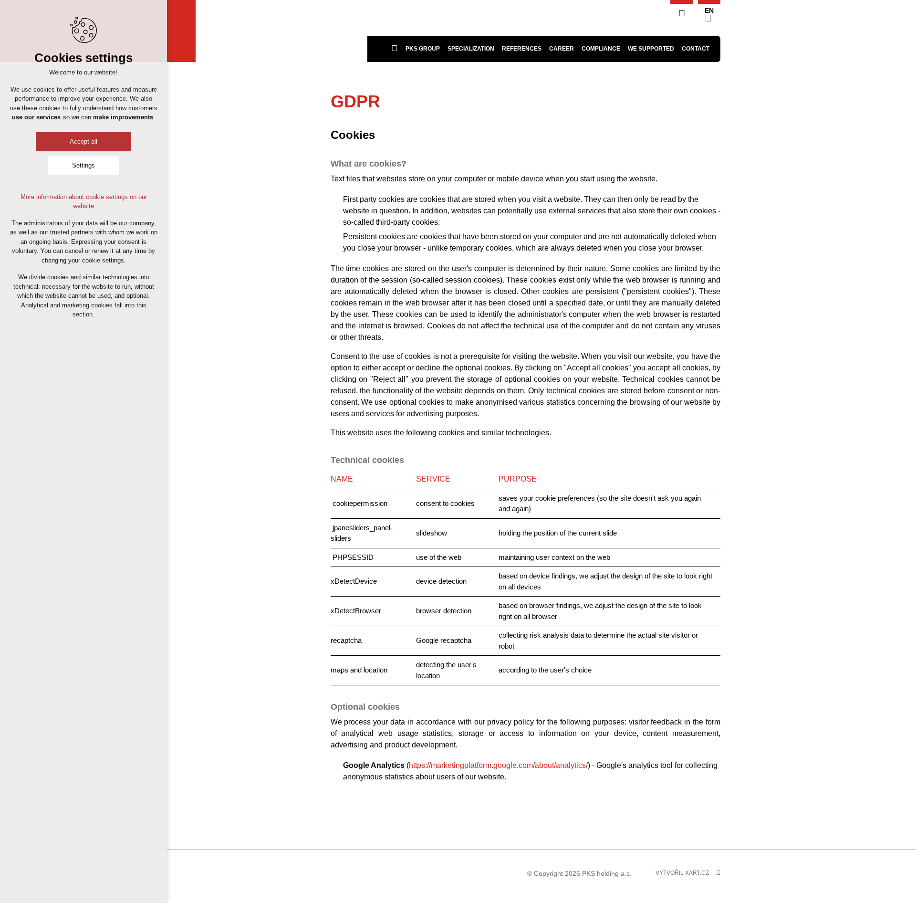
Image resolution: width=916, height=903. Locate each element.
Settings (83, 165)
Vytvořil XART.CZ (682, 873)
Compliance (601, 48)
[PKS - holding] (281, 31)
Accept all (83, 141)
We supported (651, 48)
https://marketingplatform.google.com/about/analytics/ (498, 765)
